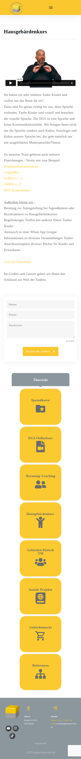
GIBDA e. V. (13, 184)
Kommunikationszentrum (21, 166)
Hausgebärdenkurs (25, 31)
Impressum (40, 743)
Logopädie (11, 172)
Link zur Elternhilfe (17, 262)
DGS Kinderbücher (17, 190)
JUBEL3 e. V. (13, 178)
